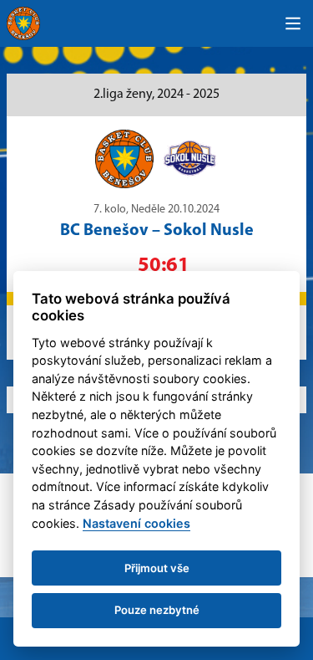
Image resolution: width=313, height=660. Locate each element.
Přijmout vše (156, 568)
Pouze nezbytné (156, 610)
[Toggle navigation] (293, 23)
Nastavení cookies (136, 523)
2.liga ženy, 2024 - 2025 (156, 94)
